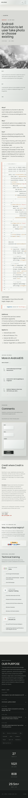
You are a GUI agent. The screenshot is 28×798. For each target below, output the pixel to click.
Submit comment (8, 452)
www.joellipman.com (7, 515)
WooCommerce (18, 739)
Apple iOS (11, 739)
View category (6, 362)
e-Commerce (17, 736)
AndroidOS (4, 19)
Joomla (11, 736)
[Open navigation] (25, 2)
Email (5, 431)
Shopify (4, 739)
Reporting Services (7, 742)
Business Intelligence (12, 733)
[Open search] (22, 2)
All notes (5, 15)
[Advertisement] (14, 648)
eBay (21, 733)
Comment (5, 438)
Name (5, 424)
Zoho (4, 733)
